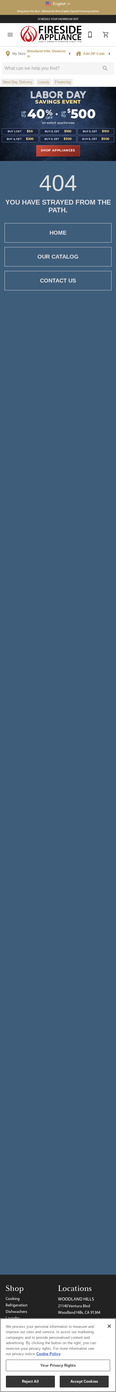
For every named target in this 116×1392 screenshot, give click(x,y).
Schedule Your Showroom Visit (58, 19)
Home (58, 233)
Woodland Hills (76, 1299)
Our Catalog (58, 257)
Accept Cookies (84, 1381)
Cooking (13, 1298)
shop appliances (58, 150)
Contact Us (58, 280)
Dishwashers (16, 1311)
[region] (58, 1355)
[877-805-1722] (90, 34)
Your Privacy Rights (57, 1365)
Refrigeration (17, 1305)
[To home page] (51, 34)
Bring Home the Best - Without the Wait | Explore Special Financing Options (58, 11)
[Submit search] (105, 68)
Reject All (30, 1381)
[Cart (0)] (106, 34)
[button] (58, 3)
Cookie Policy (48, 1354)
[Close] (109, 1326)
